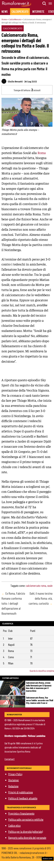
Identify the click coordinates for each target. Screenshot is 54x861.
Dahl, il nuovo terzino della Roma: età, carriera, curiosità (40, 598)
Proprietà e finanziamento (21, 813)
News (5, 11)
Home (4, 19)
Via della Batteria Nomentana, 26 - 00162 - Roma (26, 857)
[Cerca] (44, 3)
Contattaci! (9, 759)
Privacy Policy (15, 774)
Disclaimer (13, 780)
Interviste (38, 11)
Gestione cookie (47, 858)
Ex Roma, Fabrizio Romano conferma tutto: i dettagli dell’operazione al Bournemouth (13, 603)
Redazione (13, 786)
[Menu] (50, 3)
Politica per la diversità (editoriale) (25, 831)
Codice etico (14, 825)
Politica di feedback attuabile (22, 798)
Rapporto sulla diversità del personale (27, 837)
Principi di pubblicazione (20, 792)
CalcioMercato (20, 11)
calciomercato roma (36, 585)
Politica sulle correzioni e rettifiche (25, 819)
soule (49, 585)
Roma (42, 153)
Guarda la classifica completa (42, 670)
